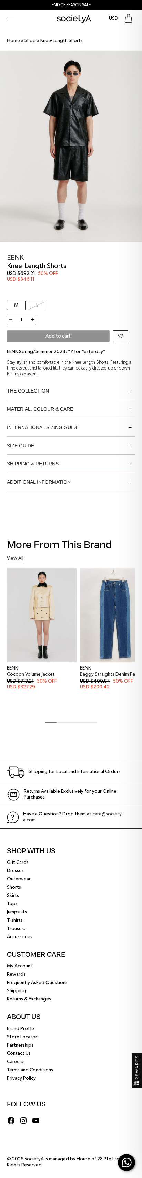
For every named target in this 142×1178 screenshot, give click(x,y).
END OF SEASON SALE (71, 5)
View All (15, 558)
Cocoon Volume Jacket (31, 674)
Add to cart (58, 336)
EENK (15, 257)
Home (13, 40)
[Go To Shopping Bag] (128, 18)
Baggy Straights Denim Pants (111, 674)
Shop (30, 40)
